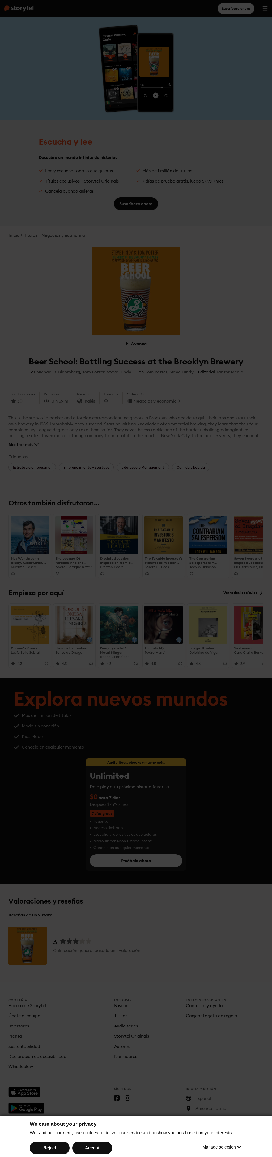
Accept (92, 1148)
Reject (49, 1148)
